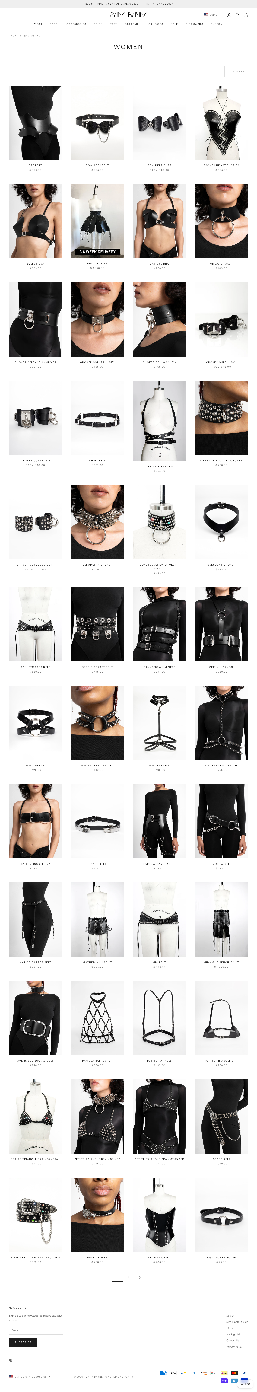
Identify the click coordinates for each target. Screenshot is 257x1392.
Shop (23, 36)
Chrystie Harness (159, 466)
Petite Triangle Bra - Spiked (97, 1159)
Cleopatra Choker (97, 564)
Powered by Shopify (119, 1376)
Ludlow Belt (221, 863)
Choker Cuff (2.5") (35, 460)
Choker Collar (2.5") (159, 362)
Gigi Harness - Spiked (221, 765)
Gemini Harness (221, 667)
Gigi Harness (159, 765)
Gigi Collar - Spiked (97, 765)
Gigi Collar (35, 765)
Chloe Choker (221, 263)
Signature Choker (221, 1257)
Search (230, 1315)
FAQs (229, 1328)
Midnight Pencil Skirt (221, 962)
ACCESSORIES (76, 24)
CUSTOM (217, 24)
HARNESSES (154, 24)
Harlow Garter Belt (159, 863)
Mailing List (233, 1334)
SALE (174, 24)
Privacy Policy (234, 1347)
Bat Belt (35, 165)
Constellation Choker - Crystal (159, 566)
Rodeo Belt (221, 1159)
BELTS (98, 24)
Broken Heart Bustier (221, 165)
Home (12, 36)
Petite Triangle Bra (221, 1060)
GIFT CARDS (194, 24)
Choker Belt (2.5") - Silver (35, 362)
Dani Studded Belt (35, 667)
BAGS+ (54, 24)
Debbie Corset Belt (97, 667)
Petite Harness (159, 1060)
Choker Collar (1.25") (97, 362)
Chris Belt (97, 460)
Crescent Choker (221, 564)
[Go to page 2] (139, 1277)
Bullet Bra (36, 263)
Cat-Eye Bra (159, 263)
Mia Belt (159, 962)
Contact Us (232, 1340)
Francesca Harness (159, 667)
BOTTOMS (132, 24)
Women (35, 36)
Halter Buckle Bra (35, 863)
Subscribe (23, 1342)
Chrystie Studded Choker (221, 460)
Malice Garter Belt (35, 962)
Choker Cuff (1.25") (221, 362)
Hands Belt (97, 863)
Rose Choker (97, 1257)
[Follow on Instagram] (11, 1360)
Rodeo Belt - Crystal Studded (35, 1257)
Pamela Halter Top (97, 1060)
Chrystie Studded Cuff (35, 564)
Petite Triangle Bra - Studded (159, 1159)
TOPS (114, 24)
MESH (38, 24)
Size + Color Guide (237, 1322)
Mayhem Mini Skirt (97, 962)
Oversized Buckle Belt (35, 1060)
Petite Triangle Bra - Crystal (35, 1159)
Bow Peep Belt (97, 165)
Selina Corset (159, 1257)
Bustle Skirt (97, 263)
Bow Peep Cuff (159, 165)
